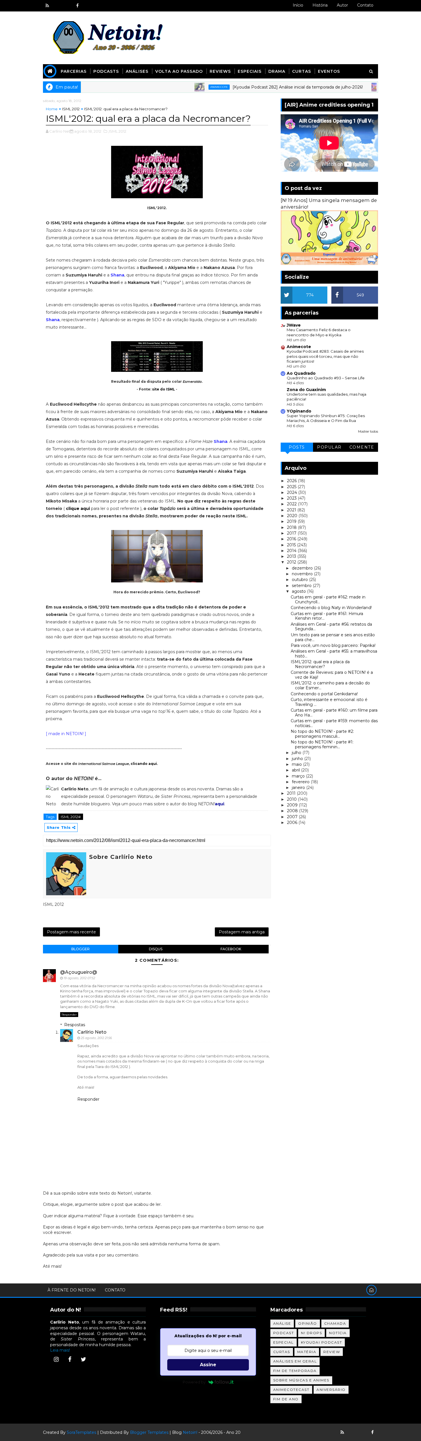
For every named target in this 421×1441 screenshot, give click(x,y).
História (320, 5)
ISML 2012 (71, 109)
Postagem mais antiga (242, 932)
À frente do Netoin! (72, 1290)
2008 (293, 810)
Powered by (194, 1382)
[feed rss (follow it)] (47, 5)
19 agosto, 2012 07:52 (79, 978)
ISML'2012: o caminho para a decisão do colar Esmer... (330, 685)
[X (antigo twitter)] (67, 5)
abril (296, 770)
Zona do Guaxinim (306, 389)
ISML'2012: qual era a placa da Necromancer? (320, 664)
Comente (361, 447)
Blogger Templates (149, 1432)
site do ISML (163, 389)
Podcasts (106, 71)
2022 (292, 503)
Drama (276, 71)
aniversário (331, 1389)
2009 (293, 805)
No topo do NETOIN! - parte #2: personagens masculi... (322, 734)
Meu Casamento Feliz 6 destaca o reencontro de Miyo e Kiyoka (319, 332)
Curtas (301, 71)
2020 (292, 515)
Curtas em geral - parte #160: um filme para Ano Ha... (334, 713)
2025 (292, 486)
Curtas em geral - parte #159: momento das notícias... (334, 723)
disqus (155, 949)
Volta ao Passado (179, 71)
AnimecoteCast (291, 1389)
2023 (292, 498)
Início (298, 5)
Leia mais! (60, 1350)
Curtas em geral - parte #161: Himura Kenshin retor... (327, 616)
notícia (338, 1333)
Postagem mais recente (71, 932)
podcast (283, 1333)
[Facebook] (70, 1359)
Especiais (249, 71)
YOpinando (299, 411)
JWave (294, 325)
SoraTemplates (81, 1432)
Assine (208, 1364)
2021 (292, 510)
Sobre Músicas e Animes (301, 1380)
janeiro (299, 787)
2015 (292, 544)
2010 (292, 799)
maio (297, 764)
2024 (292, 492)
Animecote (183, 87)
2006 (292, 822)
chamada (335, 1323)
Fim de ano (286, 1399)
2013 (292, 556)
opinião (307, 1323)
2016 (292, 538)
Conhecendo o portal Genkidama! (324, 693)
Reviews (220, 71)
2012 (292, 562)
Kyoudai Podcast (321, 1342)
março (299, 776)
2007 (293, 816)
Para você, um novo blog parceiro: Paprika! (333, 645)
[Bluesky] (352, 1432)
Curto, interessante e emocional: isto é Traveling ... (329, 702)
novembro (303, 573)
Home (52, 109)
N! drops (311, 1333)
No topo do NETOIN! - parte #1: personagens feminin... (322, 744)
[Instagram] (56, 1359)
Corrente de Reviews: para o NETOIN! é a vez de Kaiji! (332, 675)
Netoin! (190, 1432)
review (331, 1352)
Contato (365, 5)
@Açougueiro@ (78, 972)
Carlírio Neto (92, 1032)
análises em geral (295, 1361)
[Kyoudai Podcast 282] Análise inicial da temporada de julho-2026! (262, 87)
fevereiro (301, 781)
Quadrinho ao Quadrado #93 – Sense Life (326, 378)
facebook (231, 949)
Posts (297, 447)
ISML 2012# (71, 816)
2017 (292, 533)
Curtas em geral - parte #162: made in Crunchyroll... (328, 599)
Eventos (329, 71)
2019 (292, 521)
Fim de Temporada (295, 1371)
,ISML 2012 (117, 131)
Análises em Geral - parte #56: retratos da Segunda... (331, 627)
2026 (292, 480)
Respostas (74, 1024)
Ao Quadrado (301, 373)
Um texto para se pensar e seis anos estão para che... (333, 637)
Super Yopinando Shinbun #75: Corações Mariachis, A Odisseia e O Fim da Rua (326, 418)
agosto (299, 591)
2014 (292, 550)
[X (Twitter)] (83, 1359)
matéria (306, 1352)
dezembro (303, 568)
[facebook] (77, 5)
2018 (292, 527)
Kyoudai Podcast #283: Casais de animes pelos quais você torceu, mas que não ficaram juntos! (325, 356)
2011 (292, 793)
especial (283, 1342)
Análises (137, 71)
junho (298, 758)
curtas (281, 1352)
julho (297, 752)
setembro (302, 585)
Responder (69, 1014)
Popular (329, 447)
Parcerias (73, 71)
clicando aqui (144, 763)
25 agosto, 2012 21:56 (96, 1038)
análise (282, 1323)
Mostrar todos (368, 431)
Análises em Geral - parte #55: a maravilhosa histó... (334, 654)
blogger (80, 949)
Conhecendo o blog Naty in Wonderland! (331, 607)
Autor (342, 5)
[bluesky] (57, 5)
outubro (300, 579)
